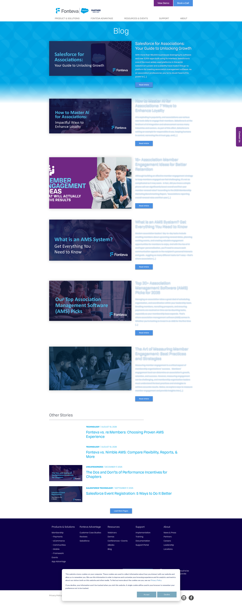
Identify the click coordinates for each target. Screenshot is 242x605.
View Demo (163, 3)
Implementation (143, 532)
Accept (146, 594)
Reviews (83, 536)
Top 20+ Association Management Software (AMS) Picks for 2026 (161, 287)
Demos (111, 536)
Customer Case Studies (90, 532)
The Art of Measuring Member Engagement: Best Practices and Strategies (161, 353)
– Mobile (55, 549)
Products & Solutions (63, 526)
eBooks (111, 545)
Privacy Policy (156, 580)
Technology (93, 426)
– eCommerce (58, 540)
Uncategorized (94, 466)
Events (55, 557)
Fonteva (78, 11)
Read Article (144, 85)
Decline (167, 594)
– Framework (58, 553)
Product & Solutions (67, 18)
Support (164, 18)
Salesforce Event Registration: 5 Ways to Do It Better (129, 493)
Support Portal (142, 545)
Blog (110, 549)
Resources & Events (136, 18)
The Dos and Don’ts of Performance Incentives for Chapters (126, 474)
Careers (167, 540)
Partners (168, 536)
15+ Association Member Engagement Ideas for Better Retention (161, 164)
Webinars (112, 532)
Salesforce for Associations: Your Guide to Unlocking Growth (163, 46)
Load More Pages (121, 511)
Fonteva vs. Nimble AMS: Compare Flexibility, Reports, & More (132, 454)
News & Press (170, 532)
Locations (168, 549)
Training (139, 536)
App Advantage (59, 561)
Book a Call (183, 3)
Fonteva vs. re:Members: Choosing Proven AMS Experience (125, 434)
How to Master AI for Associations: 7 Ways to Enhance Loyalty (155, 105)
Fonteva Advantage (102, 18)
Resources (114, 526)
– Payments (57, 536)
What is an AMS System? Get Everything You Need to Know (161, 224)
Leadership (169, 545)
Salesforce (92, 488)
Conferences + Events (118, 540)
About (183, 18)
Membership (58, 532)
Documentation (143, 540)
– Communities (59, 545)
